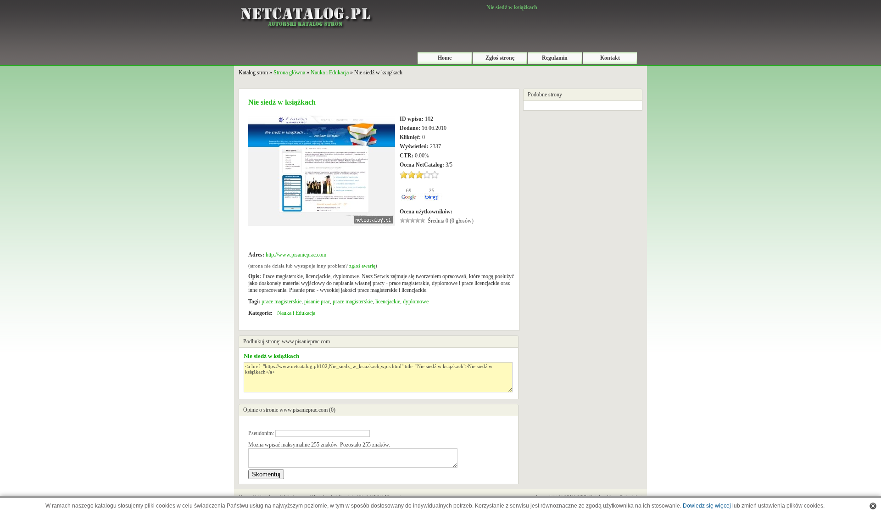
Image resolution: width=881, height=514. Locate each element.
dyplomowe (416, 301)
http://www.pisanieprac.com (296, 254)
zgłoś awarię (362, 265)
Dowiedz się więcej (707, 506)
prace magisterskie (281, 301)
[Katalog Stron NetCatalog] (305, 3)
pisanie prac (317, 301)
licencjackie (387, 301)
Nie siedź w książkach (271, 355)
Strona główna (289, 72)
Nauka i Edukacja (330, 72)
